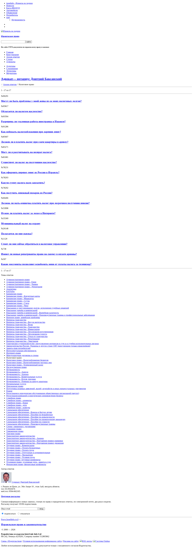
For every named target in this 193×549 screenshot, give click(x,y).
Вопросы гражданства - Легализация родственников (29, 332)
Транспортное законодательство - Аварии (25, 438)
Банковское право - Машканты (20, 298)
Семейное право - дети (16, 405)
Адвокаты (10, 62)
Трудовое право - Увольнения (19, 455)
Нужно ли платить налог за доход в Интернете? (28, 213)
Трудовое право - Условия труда (20, 457)
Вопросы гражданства (16, 320)
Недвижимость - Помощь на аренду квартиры (27, 381)
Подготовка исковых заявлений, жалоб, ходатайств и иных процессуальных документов (46, 388)
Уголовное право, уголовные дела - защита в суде (28, 462)
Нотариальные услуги (16, 384)
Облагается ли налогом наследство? (22, 111)
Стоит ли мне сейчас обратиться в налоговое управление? (34, 244)
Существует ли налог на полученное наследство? (29, 162)
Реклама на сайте (71, 541)
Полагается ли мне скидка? (17, 233)
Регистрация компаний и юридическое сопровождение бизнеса (34, 396)
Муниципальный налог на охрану (20, 223)
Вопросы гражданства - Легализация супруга (26, 334)
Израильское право (10, 36)
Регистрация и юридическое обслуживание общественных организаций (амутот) (42, 393)
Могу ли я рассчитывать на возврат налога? (26, 152)
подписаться (9, 514)
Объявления (11, 13)
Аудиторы (10, 66)
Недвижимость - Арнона (17, 374)
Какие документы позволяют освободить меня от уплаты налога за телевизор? (46, 264)
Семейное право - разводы (18, 407)
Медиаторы (11, 73)
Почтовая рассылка (10, 496)
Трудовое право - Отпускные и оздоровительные (28, 452)
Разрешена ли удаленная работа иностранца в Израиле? (33, 121)
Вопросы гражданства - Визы (19, 324)
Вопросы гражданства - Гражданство (23, 327)
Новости (10, 5)
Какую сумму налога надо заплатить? (23, 182)
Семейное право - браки (17, 403)
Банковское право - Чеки (17, 306)
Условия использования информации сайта (42, 541)
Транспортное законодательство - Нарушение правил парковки (34, 441)
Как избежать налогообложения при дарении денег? (31, 131)
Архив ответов (13, 57)
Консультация (12, 54)
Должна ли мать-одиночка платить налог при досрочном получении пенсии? (45, 203)
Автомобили (12, 10)
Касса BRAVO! (13, 8)
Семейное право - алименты (19, 400)
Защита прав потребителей (18, 348)
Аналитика (11, 289)
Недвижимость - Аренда (17, 372)
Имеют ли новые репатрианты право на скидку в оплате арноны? (39, 254)
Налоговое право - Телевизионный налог (24, 365)
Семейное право (13, 398)
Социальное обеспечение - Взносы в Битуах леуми (29, 412)
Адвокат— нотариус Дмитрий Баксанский (31, 79)
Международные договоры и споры (22, 355)
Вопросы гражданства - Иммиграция (23, 329)
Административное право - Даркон (22, 284)
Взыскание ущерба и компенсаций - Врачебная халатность (32, 313)
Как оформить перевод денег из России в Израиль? (30, 172)
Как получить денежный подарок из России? (27, 192)
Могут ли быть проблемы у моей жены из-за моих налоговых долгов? (41, 101)
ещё (8, 17)
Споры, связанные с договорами (20, 426)
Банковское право (14, 294)
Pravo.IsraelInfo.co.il (9, 519)
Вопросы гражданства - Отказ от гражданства (27, 336)
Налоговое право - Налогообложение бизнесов (27, 360)
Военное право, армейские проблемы (23, 317)
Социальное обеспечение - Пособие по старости (28, 422)
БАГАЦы (10, 291)
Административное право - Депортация (24, 287)
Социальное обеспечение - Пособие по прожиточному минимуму (35, 419)
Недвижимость (18, 20)
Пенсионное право (14, 386)
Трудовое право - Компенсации (20, 445)
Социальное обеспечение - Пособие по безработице (29, 415)
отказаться (25, 514)
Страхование (12, 68)
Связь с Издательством (11, 541)
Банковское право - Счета (17, 303)
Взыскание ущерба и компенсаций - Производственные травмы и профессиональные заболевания (50, 315)
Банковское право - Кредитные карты (23, 296)
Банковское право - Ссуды (18, 301)
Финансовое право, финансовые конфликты (26, 464)
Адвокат (26, 482)
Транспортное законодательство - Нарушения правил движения (35, 443)
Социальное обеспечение (17, 410)
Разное (9, 391)
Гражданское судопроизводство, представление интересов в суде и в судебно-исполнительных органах (52, 343)
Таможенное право (14, 431)
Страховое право (13, 429)
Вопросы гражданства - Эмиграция (22, 341)
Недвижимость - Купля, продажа (21, 379)
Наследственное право (16, 367)
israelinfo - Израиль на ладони (19, 3)
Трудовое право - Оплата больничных (23, 448)
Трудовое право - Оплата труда (20, 450)
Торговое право (13, 433)
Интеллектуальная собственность (21, 351)
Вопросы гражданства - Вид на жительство (25, 322)
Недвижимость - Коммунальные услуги (24, 377)
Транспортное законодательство (20, 436)
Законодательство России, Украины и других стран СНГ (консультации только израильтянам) (48, 346)
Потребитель (12, 15)
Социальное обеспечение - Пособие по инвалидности (30, 417)
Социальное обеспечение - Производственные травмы (30, 424)
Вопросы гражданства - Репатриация (23, 339)
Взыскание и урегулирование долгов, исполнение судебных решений (37, 308)
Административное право (18, 279)
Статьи (9, 59)
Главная (9, 52)
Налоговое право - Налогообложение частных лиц (29, 362)
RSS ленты (87, 541)
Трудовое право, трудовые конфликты (23, 460)
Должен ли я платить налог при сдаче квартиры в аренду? (34, 141)
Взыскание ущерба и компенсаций (21, 310)
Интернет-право (13, 353)
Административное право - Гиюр (21, 282)
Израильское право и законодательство (23, 524)
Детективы (11, 71)
